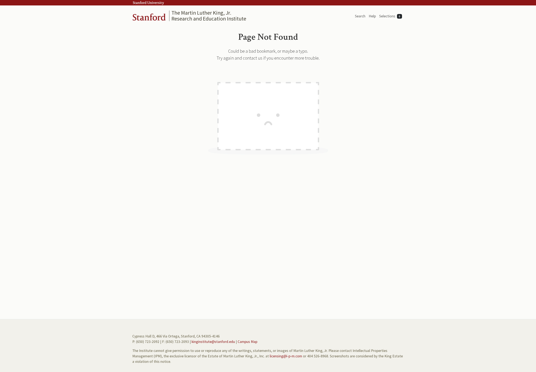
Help (372, 16)
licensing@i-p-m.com (286, 356)
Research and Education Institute (208, 18)
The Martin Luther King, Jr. (201, 12)
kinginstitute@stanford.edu (213, 341)
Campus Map (247, 341)
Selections (389, 16)
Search (360, 16)
